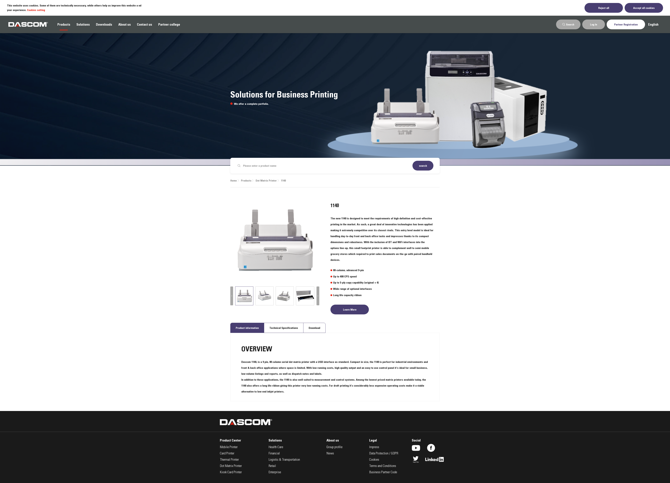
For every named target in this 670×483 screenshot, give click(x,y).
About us (124, 24)
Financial (274, 453)
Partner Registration (626, 24)
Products (63, 24)
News (330, 453)
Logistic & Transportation (284, 460)
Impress (374, 447)
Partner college (169, 24)
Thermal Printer (229, 460)
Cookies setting (36, 10)
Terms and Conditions (382, 466)
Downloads (104, 24)
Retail (272, 466)
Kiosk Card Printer (231, 472)
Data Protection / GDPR (383, 453)
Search (570, 24)
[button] (231, 295)
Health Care (276, 447)
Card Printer (227, 453)
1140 (283, 180)
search (423, 165)
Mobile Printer (229, 447)
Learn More (349, 309)
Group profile (334, 447)
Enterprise (275, 472)
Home (233, 180)
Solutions (83, 24)
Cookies (374, 460)
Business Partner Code (383, 472)
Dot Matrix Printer (266, 180)
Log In (593, 24)
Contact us (144, 24)
